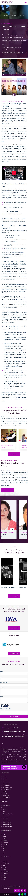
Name (1, 671)
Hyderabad (5, 844)
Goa (4, 879)
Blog (4, 807)
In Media (5, 781)
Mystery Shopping (7, 826)
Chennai (5, 846)
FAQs (4, 811)
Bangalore (5, 842)
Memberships (6, 785)
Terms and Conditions (8, 814)
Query (1, 696)
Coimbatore (6, 871)
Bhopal (4, 869)
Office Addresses (7, 820)
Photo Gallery (6, 795)
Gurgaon (5, 838)
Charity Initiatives (7, 822)
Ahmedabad (6, 863)
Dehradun (5, 873)
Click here (3, 708)
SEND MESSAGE (14, 716)
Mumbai (5, 840)
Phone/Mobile (3, 682)
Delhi (4, 834)
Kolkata (5, 848)
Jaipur (4, 867)
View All (13, 454)
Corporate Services (7, 787)
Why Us (5, 793)
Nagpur (5, 877)
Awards (4, 779)
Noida (4, 836)
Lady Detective (6, 797)
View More (7, 489)
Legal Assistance (7, 824)
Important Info (6, 805)
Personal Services (7, 789)
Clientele (5, 791)
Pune (4, 850)
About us (5, 777)
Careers (5, 809)
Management (6, 783)
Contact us (5, 818)
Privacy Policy (6, 816)
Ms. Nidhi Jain (23, 535)
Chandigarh (5, 861)
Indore (4, 875)
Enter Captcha (3, 709)
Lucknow (5, 865)
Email (1, 676)
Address (2, 688)
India (4, 853)
